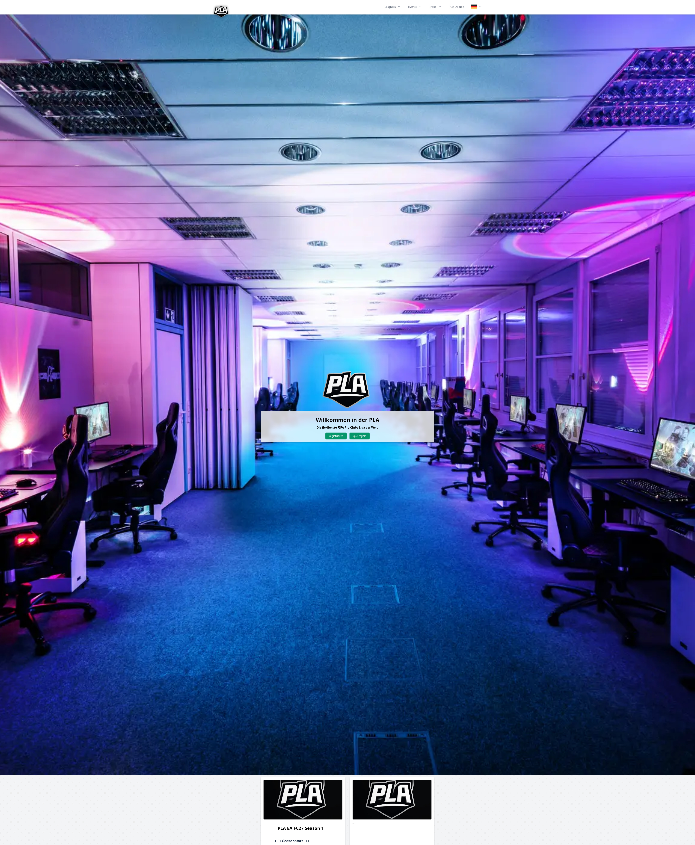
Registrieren (336, 436)
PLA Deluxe (456, 7)
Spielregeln (360, 436)
